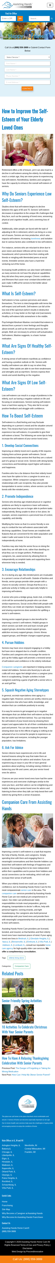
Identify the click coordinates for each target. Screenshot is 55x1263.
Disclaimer (27, 1248)
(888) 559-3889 (9, 1231)
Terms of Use (26, 1245)
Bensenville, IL (18, 942)
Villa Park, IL (45, 942)
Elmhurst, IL (32, 942)
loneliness (35, 238)
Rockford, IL (7, 1181)
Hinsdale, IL (7, 1162)
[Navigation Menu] (50, 5)
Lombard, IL (19, 945)
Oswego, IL (7, 1175)
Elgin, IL (5, 1158)
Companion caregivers (12, 667)
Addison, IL (7, 945)
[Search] (49, 18)
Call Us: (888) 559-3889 (27, 1259)
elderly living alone (16, 958)
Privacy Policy (43, 1245)
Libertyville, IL (8, 1155)
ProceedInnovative (34, 1251)
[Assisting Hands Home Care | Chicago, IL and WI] (17, 5)
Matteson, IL (7, 1165)
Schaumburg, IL (9, 1185)
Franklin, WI (30, 1152)
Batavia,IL (6, 1149)
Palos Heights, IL (9, 1178)
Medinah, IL (23, 938)
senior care (26, 890)
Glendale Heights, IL (39, 938)
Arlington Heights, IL (11, 1145)
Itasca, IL (6, 942)
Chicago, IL (7, 1152)
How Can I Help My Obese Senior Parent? (31, 1075)
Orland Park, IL (8, 1172)
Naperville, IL (8, 1168)
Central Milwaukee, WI (35, 1149)
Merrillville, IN (31, 1145)
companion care (9, 893)
